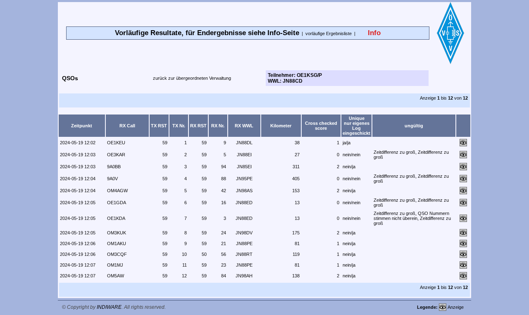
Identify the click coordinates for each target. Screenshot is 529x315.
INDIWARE (109, 307)
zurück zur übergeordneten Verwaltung (192, 78)
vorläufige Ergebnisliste (328, 33)
